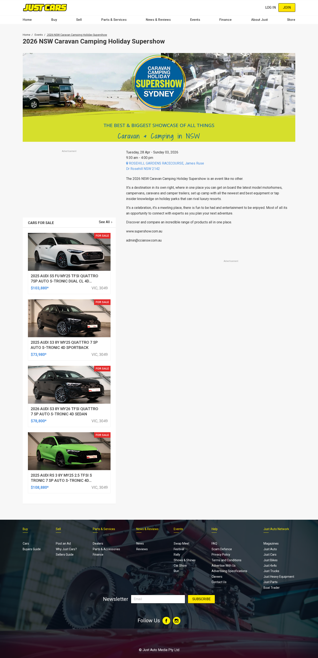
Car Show (180, 565)
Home (27, 20)
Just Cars (269, 554)
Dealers (98, 543)
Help (215, 529)
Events (195, 20)
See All (104, 222)
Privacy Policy (221, 554)
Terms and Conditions (226, 560)
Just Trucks (271, 571)
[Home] (45, 7)
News (140, 543)
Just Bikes (270, 560)
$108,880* (40, 487)
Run (176, 571)
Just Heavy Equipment (278, 576)
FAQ (214, 543)
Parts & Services (114, 20)
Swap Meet (181, 543)
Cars (26, 543)
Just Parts (270, 582)
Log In (270, 7)
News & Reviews (158, 20)
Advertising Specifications (229, 571)
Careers (217, 576)
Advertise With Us (224, 565)
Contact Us (219, 582)
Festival (179, 549)
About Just (259, 20)
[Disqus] (208, 384)
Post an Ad (63, 543)
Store (291, 20)
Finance (225, 20)
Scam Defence (222, 549)
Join (287, 7)
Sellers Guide (65, 554)
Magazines (271, 543)
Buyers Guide (32, 549)
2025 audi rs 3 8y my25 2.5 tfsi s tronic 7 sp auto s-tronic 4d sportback (61, 480)
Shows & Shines (185, 560)
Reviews (142, 549)
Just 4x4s (270, 565)
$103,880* (40, 288)
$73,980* (39, 354)
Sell (79, 20)
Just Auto (270, 549)
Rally (177, 554)
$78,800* (39, 421)
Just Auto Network (276, 529)
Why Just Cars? (66, 549)
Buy (54, 20)
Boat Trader (271, 587)
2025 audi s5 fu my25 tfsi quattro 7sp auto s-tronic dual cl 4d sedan (64, 281)
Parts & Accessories (106, 549)
